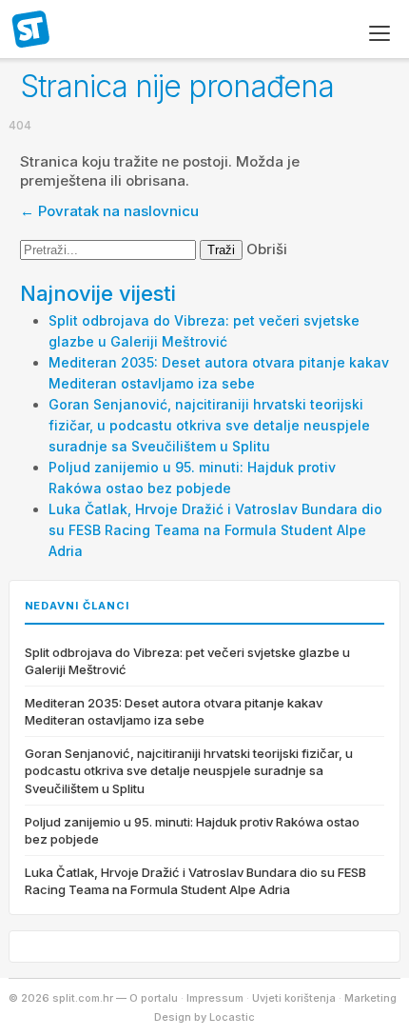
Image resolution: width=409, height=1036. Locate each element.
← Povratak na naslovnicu (109, 211)
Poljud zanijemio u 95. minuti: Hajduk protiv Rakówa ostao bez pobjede (192, 830)
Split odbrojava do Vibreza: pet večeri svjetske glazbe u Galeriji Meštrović (187, 661)
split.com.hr (31, 30)
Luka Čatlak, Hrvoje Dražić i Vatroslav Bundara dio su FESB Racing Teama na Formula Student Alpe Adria (215, 530)
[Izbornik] (379, 33)
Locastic (232, 1017)
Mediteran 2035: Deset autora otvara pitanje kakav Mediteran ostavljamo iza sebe (173, 711)
